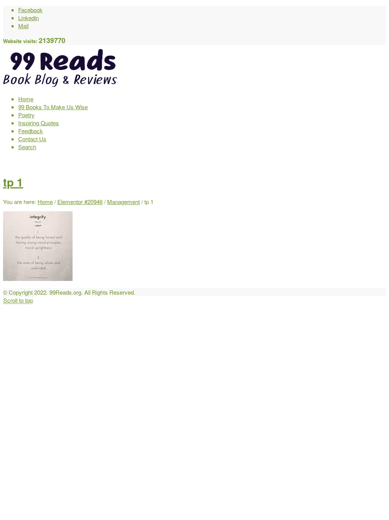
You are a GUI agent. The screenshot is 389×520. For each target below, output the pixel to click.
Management (123, 202)
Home (45, 202)
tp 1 (13, 182)
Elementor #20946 (80, 202)
